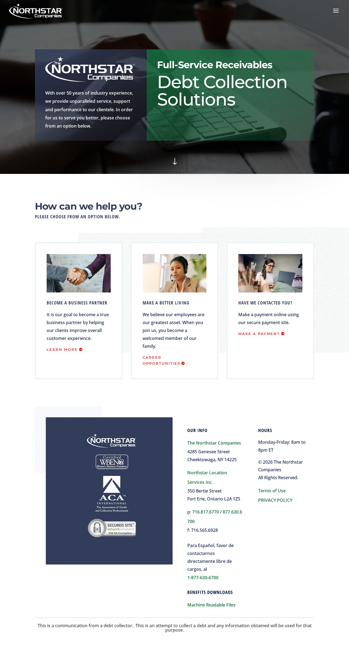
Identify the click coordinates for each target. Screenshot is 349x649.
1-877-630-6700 (202, 578)
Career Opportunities (161, 360)
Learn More (62, 349)
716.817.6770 (205, 512)
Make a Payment (259, 333)
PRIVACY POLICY (275, 500)
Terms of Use (272, 491)
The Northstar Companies (214, 443)
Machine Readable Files (211, 605)
